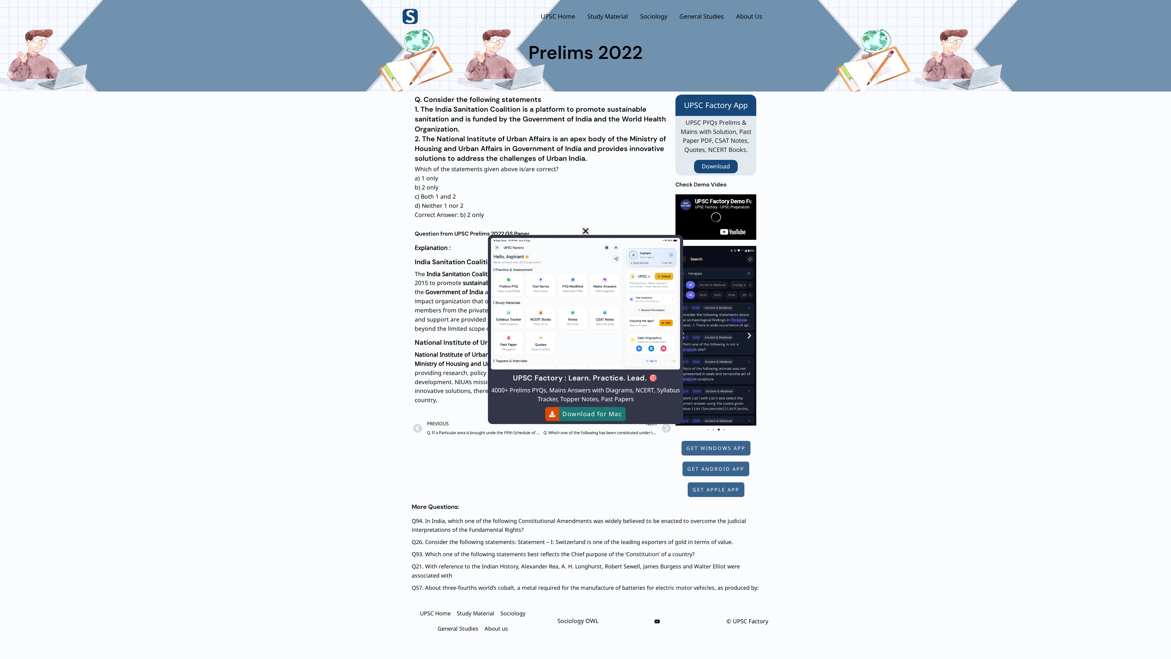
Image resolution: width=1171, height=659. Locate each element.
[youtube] (657, 621)
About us (749, 16)
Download (716, 166)
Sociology (653, 16)
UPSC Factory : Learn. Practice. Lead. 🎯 (585, 378)
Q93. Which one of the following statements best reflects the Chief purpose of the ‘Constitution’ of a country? (553, 554)
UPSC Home (558, 16)
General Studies (701, 16)
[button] (749, 336)
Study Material (607, 16)
